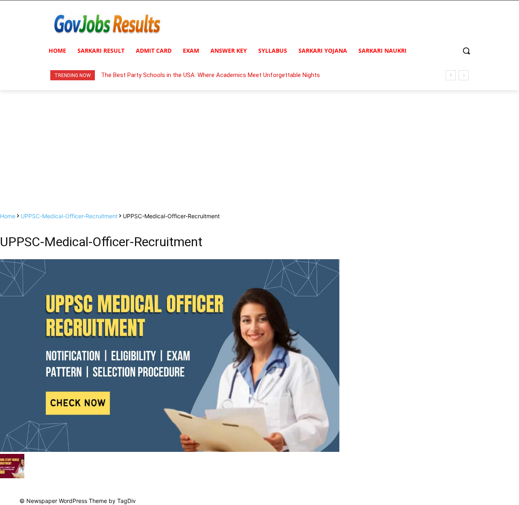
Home (7, 216)
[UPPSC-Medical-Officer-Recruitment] (169, 449)
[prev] (451, 75)
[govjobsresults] (108, 24)
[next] (464, 75)
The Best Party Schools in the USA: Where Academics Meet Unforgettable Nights (210, 75)
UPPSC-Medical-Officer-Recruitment (69, 216)
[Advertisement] (259, 151)
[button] (466, 50)
